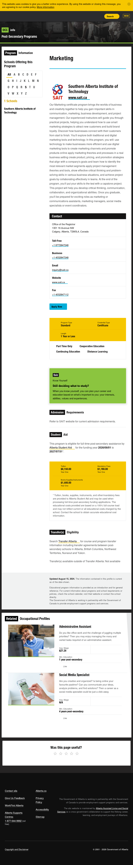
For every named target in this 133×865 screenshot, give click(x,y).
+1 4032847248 (60, 257)
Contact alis (11, 790)
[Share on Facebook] (61, 75)
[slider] (27, 653)
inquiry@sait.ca (60, 269)
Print (99, 16)
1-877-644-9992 (13, 820)
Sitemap (40, 816)
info (9, 30)
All (9, 74)
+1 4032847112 (60, 294)
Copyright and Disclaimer (16, 849)
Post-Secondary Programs (19, 36)
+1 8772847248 (60, 245)
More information (45, 7)
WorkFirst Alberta (14, 805)
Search (110, 16)
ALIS (26, 16)
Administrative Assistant (75, 626)
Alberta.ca (41, 790)
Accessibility (42, 809)
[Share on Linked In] (70, 75)
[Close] (129, 4)
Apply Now (56, 306)
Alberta (11, 16)
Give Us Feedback (15, 798)
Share (77, 16)
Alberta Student (60, 447)
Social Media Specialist (74, 675)
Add (84, 16)
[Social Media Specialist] (31, 689)
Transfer (67, 541)
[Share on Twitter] (51, 75)
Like (92, 16)
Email (79, 75)
